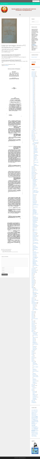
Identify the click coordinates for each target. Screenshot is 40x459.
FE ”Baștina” (34, 190)
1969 (33, 102)
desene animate (34, 173)
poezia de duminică (35, 318)
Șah (33, 355)
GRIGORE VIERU (35, 420)
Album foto (33, 75)
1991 (33, 128)
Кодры (34, 340)
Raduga (34, 199)
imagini (33, 284)
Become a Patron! (34, 57)
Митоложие (36, 142)
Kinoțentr (34, 195)
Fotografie (33, 280)
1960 (33, 91)
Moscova (34, 308)
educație (33, 268)
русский (34, 296)
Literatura (33, 299)
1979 (33, 114)
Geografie (33, 281)
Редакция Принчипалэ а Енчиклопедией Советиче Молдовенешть (35, 247)
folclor (34, 419)
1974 (33, 108)
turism (33, 384)
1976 (33, 110)
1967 (33, 100)
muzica (34, 427)
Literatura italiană (35, 376)
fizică (32, 278)
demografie (33, 172)
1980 (33, 115)
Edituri (33, 178)
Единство (34, 392)
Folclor (33, 279)
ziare (32, 390)
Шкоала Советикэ (35, 265)
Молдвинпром (35, 235)
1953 (33, 84)
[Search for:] (36, 1)
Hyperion (34, 194)
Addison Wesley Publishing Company (35, 180)
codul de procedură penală (5, 250)
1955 (33, 87)
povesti (33, 432)
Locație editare (34, 303)
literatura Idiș (35, 375)
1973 (33, 107)
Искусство (34, 227)
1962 (33, 94)
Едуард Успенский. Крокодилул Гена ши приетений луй (10, 251)
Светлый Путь (35, 397)
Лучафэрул (34, 395)
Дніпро (34, 216)
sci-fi (34, 433)
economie (33, 177)
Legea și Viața (35, 337)
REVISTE (33, 331)
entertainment (34, 272)
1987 (33, 123)
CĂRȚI (3, 249)
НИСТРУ (34, 347)
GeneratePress (23, 457)
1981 (33, 116)
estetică (33, 273)
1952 (33, 83)
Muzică (33, 315)
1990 (33, 127)
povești (33, 324)
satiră (32, 351)
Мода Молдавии (35, 344)
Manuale (33, 311)
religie (33, 330)
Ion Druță (36, 421)
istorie (33, 285)
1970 (33, 103)
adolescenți (33, 71)
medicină (33, 312)
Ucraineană (34, 295)
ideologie (33, 421)
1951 (33, 82)
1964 (33, 96)
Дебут (35, 156)
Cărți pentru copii (35, 140)
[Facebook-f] (33, 3)
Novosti (34, 196)
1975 (33, 109)
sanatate (33, 350)
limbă (32, 297)
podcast (33, 317)
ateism (33, 134)
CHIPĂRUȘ (34, 333)
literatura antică (35, 364)
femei (32, 274)
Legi (4, 249)
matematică (33, 426)
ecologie (33, 175)
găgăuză (34, 292)
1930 (33, 77)
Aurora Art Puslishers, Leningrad (34, 183)
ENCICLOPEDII (35, 143)
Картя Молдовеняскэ (8, 249)
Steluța (34, 339)
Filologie (33, 277)
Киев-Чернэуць (35, 309)
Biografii (33, 135)
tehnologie (33, 357)
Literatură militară (34, 300)
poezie (33, 430)
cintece (33, 415)
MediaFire (7, 65)
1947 (33, 78)
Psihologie (33, 326)
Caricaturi (33, 137)
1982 (33, 117)
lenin (32, 424)
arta (32, 131)
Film (32, 275)
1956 (33, 88)
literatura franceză (35, 371)
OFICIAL (33, 316)
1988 (33, 124)
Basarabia (34, 185)
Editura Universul (35, 188)
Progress (34, 198)
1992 (33, 129)
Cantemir (34, 304)
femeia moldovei (35, 418)
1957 (33, 89)
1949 (33, 80)
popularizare (34, 323)
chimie (33, 166)
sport (32, 354)
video (32, 386)
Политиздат (35, 242)
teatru (32, 356)
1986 (33, 122)
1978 (33, 113)
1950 (33, 81)
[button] (20, 14)
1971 (33, 104)
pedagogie (36, 428)
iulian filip (36, 423)
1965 (33, 97)
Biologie (33, 136)
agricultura (33, 73)
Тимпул (34, 256)
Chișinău (33, 167)
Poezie (33, 320)
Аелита (35, 145)
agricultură (33, 74)
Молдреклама (35, 236)
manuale (33, 425)
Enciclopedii (33, 271)
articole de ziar (34, 133)
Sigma (34, 338)
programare (33, 325)
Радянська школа (35, 243)
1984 (33, 120)
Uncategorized (34, 385)
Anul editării (33, 76)
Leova (33, 307)
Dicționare (33, 174)
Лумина (34, 234)
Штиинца (34, 267)
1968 (33, 101)
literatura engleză (35, 366)
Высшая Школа (35, 206)
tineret (33, 360)
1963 (33, 95)
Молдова (34, 346)
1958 (33, 90)
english (34, 288)
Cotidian (33, 168)
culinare (33, 171)
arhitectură (33, 130)
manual (34, 424)
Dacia (33, 186)
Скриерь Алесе (36, 162)
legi (10, 250)
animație (34, 387)
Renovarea (34, 391)
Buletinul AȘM (35, 332)
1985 (33, 121)
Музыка (34, 237)
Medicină (36, 426)
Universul (34, 200)
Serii (33, 144)
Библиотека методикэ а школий (36, 149)
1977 (33, 111)
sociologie (33, 353)
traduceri (33, 361)
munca (32, 427)
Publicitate (33, 329)
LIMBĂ (33, 287)
